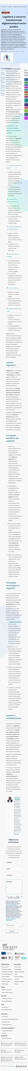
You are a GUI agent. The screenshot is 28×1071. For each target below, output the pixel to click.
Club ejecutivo (5, 1007)
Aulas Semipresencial (7, 1045)
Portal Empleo (5, 1016)
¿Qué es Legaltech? (4, 73)
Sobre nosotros (5, 967)
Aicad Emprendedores (6, 1024)
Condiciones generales (7, 979)
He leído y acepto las (15, 897)
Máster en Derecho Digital (8, 1057)
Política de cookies (6, 981)
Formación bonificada (6, 1038)
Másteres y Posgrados (19, 981)
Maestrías (18, 1052)
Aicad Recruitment (6, 1022)
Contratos (4, 1033)
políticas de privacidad (14, 897)
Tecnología (9, 6)
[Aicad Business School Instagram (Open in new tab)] (23, 1066)
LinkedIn (16, 834)
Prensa (16, 974)
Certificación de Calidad (7, 971)
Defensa (4, 1050)
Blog (4, 6)
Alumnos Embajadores (7, 1001)
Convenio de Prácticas (7, 998)
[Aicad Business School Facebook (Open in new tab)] (25, 1066)
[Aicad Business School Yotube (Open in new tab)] (19, 1066)
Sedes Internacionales (19, 971)
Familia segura (5, 984)
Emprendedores (18, 969)
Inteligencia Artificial (15, 622)
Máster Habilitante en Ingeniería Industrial (11, 1060)
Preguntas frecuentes (6, 989)
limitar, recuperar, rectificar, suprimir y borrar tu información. (13, 919)
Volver (3, 9)
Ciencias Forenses (20, 1050)
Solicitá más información (7, 992)
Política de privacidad (6, 969)
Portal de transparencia (7, 974)
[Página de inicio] (1, 7)
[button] (27, 13)
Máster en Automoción (7, 1059)
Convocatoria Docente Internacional (10, 1019)
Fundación (17, 979)
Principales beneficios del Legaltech (4, 80)
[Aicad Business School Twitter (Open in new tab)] (21, 1066)
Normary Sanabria (17, 798)
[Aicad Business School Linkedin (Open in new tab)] (17, 1066)
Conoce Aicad (18, 967)
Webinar (16, 984)
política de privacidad (11, 904)
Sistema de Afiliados (19, 976)
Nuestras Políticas (6, 976)
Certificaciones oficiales (7, 1030)
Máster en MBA (19, 1057)
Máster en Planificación (21, 1059)
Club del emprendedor (7, 1009)
